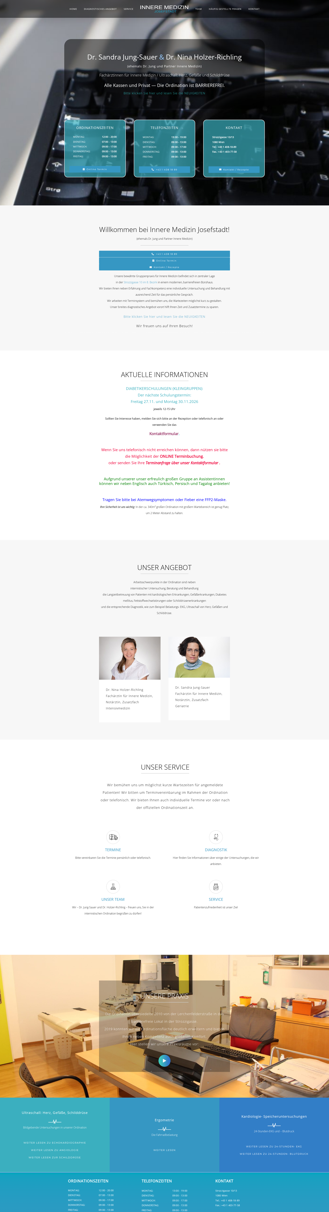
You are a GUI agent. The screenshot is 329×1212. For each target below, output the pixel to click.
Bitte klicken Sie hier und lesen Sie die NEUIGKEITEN (164, 93)
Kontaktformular (164, 433)
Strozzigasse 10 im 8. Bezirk (140, 282)
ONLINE (167, 456)
